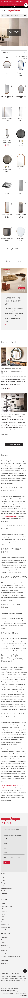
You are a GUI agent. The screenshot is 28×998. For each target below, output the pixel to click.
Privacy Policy (13, 992)
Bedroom (3, 880)
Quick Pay (24, 6)
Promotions (4, 896)
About (3, 914)
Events (3, 903)
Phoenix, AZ (4, 937)
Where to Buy (5, 909)
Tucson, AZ (4, 945)
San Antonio (4, 965)
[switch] (17, 56)
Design (3, 6)
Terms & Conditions (22, 992)
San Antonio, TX (5, 947)
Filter (6, 57)
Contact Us (4, 911)
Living (3, 877)
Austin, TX (4, 950)
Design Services (5, 927)
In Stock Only (23, 56)
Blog (2, 916)
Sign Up (7, 862)
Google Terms (23, 995)
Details (7, 325)
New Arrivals (4, 891)
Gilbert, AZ (4, 942)
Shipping (9, 6)
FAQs (2, 919)
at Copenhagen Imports (11, 516)
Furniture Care (5, 924)
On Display (6, 52)
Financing (16, 6)
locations (23, 1)
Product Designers (6, 906)
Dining (3, 883)
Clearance (4, 893)
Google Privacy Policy (21, 993)
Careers (3, 922)
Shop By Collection (6, 888)
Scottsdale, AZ (5, 940)
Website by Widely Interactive (8, 990)
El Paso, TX (4, 953)
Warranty (3, 930)
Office (3, 885)
